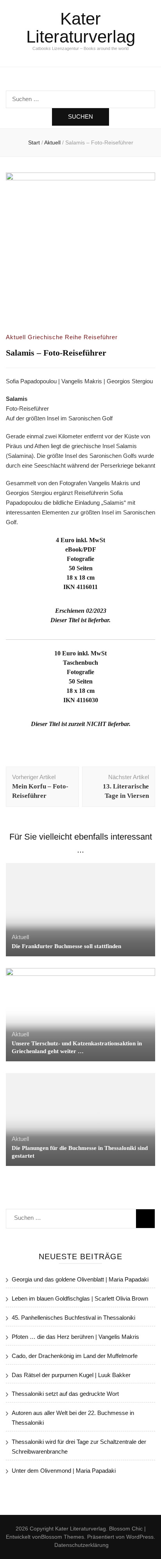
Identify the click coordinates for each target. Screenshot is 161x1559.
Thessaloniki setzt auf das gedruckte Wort (65, 1393)
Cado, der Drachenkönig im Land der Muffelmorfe (75, 1356)
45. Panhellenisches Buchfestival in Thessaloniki (73, 1317)
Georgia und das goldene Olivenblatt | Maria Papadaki (80, 1279)
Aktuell (16, 337)
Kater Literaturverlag (80, 27)
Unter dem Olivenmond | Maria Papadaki (64, 1470)
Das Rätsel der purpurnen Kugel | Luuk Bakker (71, 1375)
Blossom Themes (62, 1537)
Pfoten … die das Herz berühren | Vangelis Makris (75, 1336)
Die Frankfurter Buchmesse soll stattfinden (66, 946)
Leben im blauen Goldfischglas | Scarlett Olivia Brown (80, 1298)
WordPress (140, 1537)
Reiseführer (101, 337)
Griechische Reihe (55, 337)
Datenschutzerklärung (81, 1545)
